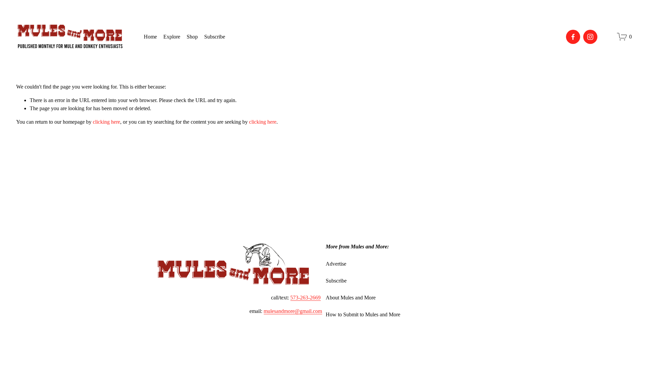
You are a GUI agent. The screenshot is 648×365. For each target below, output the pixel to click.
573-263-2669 (305, 297)
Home (150, 37)
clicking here (106, 122)
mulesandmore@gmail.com (293, 311)
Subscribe (336, 281)
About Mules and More (351, 297)
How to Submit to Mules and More (363, 314)
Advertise (336, 264)
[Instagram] (590, 37)
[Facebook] (573, 37)
